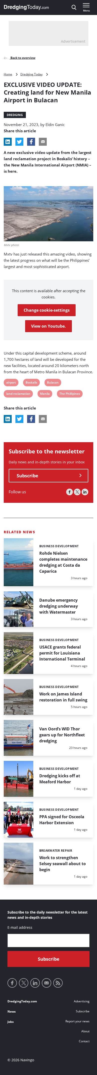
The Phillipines (69, 394)
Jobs (10, 1022)
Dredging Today (31, 74)
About (85, 1031)
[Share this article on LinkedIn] (8, 142)
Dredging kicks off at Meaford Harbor (59, 779)
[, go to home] (26, 7)
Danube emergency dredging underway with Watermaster (58, 606)
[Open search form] (74, 7)
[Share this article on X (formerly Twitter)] (19, 419)
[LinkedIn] (85, 492)
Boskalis (31, 383)
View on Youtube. (48, 326)
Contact (84, 1041)
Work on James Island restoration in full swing (63, 697)
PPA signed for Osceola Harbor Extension (61, 819)
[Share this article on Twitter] (19, 142)
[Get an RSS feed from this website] (58, 983)
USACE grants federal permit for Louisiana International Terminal (62, 653)
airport (11, 383)
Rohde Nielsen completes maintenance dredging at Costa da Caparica (63, 562)
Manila (45, 394)
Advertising (82, 1001)
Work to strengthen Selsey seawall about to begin (62, 863)
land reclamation (18, 394)
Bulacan (53, 383)
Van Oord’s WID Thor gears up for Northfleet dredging (62, 735)
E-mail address (19, 927)
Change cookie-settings (47, 310)
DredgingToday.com (22, 1001)
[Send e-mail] (46, 983)
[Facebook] (69, 492)
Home (8, 74)
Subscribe (27, 476)
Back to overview (22, 58)
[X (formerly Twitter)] (77, 492)
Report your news (77, 1021)
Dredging (15, 115)
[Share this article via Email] (43, 142)
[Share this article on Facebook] (31, 142)
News (11, 1011)
